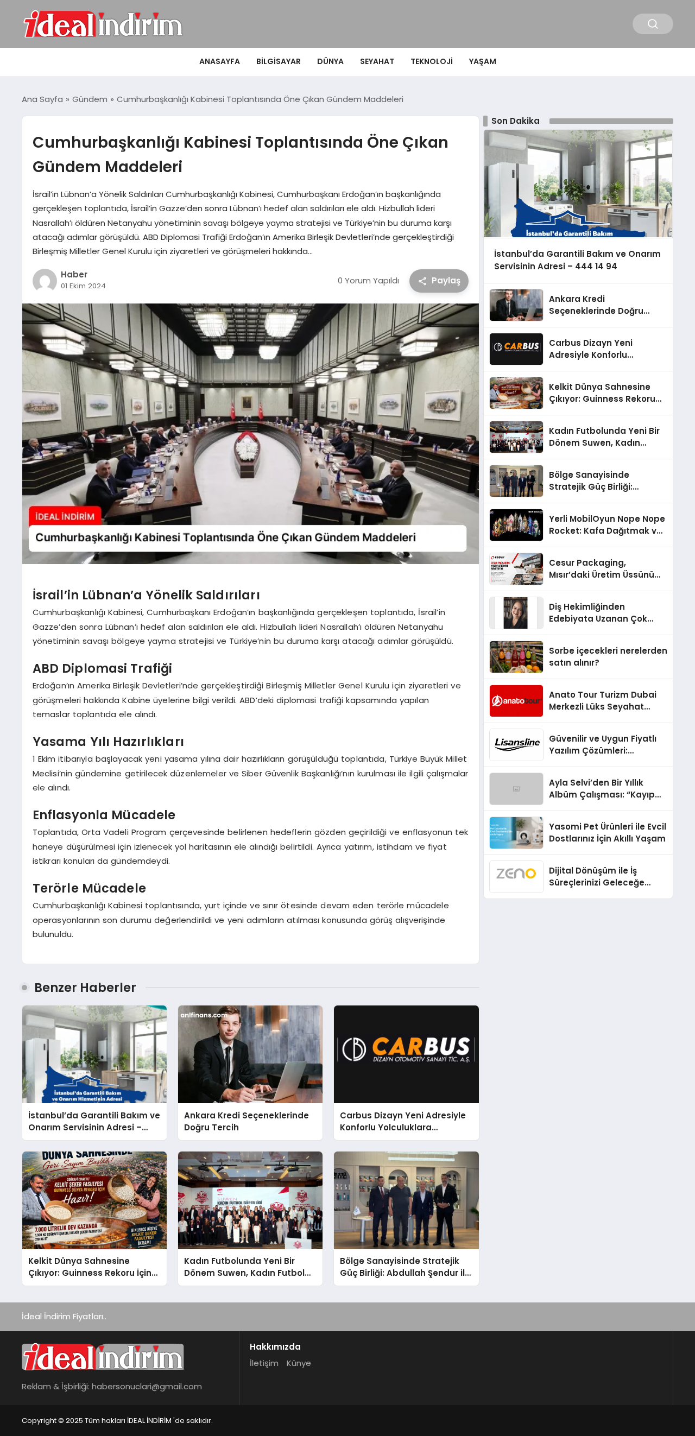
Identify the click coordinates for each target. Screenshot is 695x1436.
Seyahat (377, 61)
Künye (299, 1363)
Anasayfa (219, 61)
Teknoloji (431, 61)
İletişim (264, 1363)
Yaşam (482, 61)
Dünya (330, 61)
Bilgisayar (278, 61)
